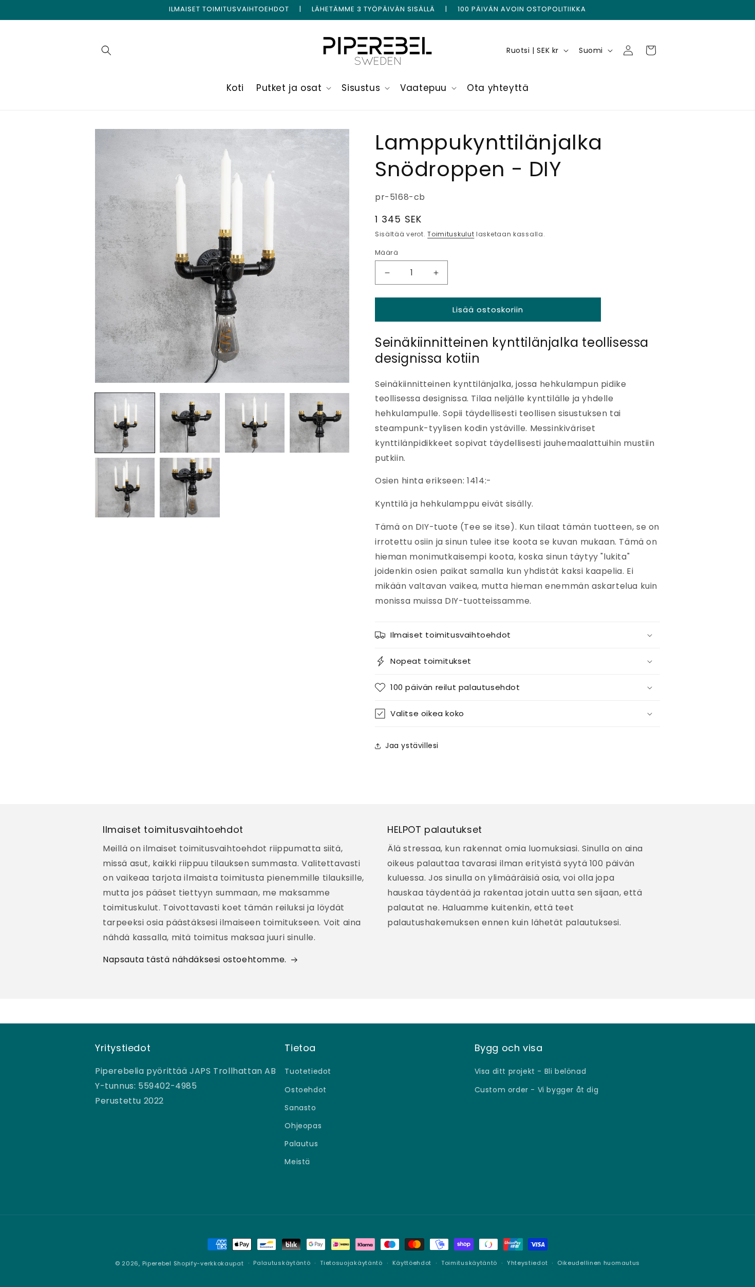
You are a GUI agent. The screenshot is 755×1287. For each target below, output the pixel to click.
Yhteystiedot (527, 1263)
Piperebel (157, 1263)
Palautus (301, 1144)
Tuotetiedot (308, 1071)
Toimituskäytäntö (469, 1263)
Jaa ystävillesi (412, 745)
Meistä (297, 1162)
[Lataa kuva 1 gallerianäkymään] (125, 423)
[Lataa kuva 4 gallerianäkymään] (319, 423)
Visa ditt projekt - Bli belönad (531, 1071)
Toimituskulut (450, 234)
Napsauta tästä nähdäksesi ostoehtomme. (195, 959)
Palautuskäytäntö (281, 1263)
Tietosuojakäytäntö (351, 1263)
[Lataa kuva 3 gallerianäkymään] (255, 423)
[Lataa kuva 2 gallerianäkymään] (189, 423)
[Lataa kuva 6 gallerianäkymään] (189, 487)
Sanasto (300, 1108)
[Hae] (106, 50)
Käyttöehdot (412, 1263)
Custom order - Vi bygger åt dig (537, 1090)
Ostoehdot (305, 1090)
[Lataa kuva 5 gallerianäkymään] (125, 487)
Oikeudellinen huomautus (598, 1263)
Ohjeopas (303, 1126)
